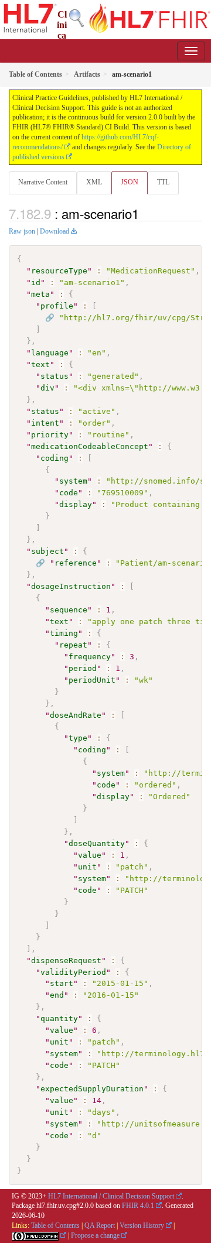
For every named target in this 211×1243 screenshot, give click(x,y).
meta (40, 294)
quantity (59, 1018)
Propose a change (95, 1235)
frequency (90, 656)
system (73, 481)
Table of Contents (55, 1225)
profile (56, 306)
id (35, 282)
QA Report (99, 1225)
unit (87, 866)
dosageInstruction (71, 586)
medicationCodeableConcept (89, 446)
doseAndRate (75, 715)
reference (76, 563)
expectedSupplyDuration (92, 1088)
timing (64, 633)
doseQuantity (97, 843)
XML (94, 182)
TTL (163, 182)
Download (54, 231)
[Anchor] (145, 213)
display (75, 504)
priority (50, 434)
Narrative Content (42, 182)
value (89, 855)
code (68, 492)
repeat (73, 645)
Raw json (22, 231)
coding (54, 458)
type (78, 738)
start (61, 983)
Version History (142, 1225)
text (40, 364)
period (83, 668)
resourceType (59, 270)
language (50, 352)
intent (45, 423)
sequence (68, 609)
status (54, 376)
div (47, 387)
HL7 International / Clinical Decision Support (111, 1196)
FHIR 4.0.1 (138, 1205)
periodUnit (92, 680)
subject (47, 551)
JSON (129, 182)
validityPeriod (73, 972)
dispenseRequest (66, 960)
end (57, 995)
